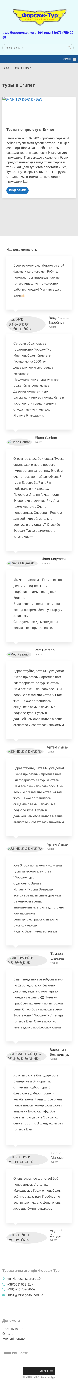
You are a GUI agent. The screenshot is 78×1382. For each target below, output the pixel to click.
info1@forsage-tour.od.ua (25, 1295)
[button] (67, 59)
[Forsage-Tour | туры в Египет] (39, 15)
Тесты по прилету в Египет (30, 130)
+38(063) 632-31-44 (21, 1284)
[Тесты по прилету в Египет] (39, 110)
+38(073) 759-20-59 (21, 1289)
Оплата (7, 1333)
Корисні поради (13, 1338)
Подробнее (17, 190)
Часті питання (12, 1329)
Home (5, 68)
